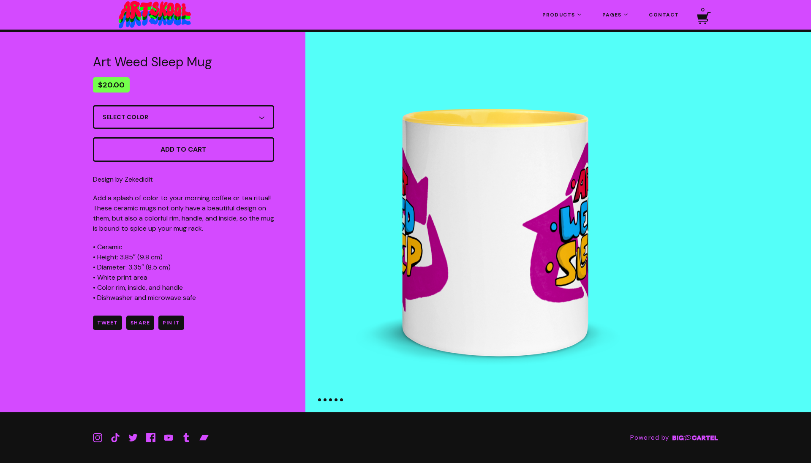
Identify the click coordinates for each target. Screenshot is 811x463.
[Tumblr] (186, 437)
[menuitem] (562, 15)
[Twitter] (133, 437)
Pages (612, 14)
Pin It (171, 322)
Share (140, 322)
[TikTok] (115, 437)
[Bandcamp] (204, 437)
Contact (664, 14)
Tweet (107, 322)
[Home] (156, 15)
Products (559, 14)
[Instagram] (97, 437)
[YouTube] (168, 437)
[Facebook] (150, 437)
